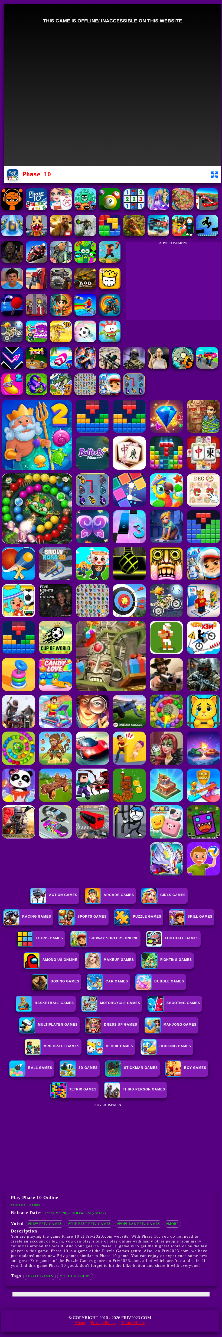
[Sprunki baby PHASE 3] (12, 208)
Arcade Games (119, 895)
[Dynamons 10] (61, 340)
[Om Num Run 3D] (109, 340)
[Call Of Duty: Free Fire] (134, 367)
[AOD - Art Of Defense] (85, 287)
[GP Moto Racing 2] (36, 261)
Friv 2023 (18, 1205)
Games (35, 1205)
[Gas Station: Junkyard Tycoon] (36, 287)
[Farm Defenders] (134, 235)
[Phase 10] (36, 208)
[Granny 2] (12, 261)
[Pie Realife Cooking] (183, 208)
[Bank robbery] (61, 261)
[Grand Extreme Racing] (207, 208)
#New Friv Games (45, 1224)
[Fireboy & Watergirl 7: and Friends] (109, 287)
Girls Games (173, 895)
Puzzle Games (147, 916)
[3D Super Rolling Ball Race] (85, 340)
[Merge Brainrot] (61, 393)
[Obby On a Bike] (85, 314)
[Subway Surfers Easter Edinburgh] (109, 393)
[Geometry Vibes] (12, 367)
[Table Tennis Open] (12, 314)
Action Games (63, 895)
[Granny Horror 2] (158, 367)
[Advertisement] (173, 282)
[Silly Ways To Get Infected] (85, 208)
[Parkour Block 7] (109, 261)
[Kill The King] (36, 314)
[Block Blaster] (109, 235)
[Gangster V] (61, 235)
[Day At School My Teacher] (61, 208)
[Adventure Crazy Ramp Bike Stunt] (109, 314)
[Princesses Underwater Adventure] (158, 208)
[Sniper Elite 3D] (109, 367)
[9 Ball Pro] (109, 208)
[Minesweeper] (134, 208)
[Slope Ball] (12, 235)
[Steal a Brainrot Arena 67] (183, 235)
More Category (75, 1276)
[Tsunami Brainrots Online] (36, 340)
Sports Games (92, 916)
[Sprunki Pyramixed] (85, 261)
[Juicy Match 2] (12, 393)
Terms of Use (133, 1322)
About (79, 1322)
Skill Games (200, 916)
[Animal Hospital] (36, 235)
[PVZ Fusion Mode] (36, 393)
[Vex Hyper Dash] (207, 235)
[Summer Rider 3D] (61, 367)
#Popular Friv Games (138, 1224)
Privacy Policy (103, 1322)
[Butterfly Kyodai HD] (85, 393)
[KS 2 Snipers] (85, 235)
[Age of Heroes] (61, 314)
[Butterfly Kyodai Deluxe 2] (134, 393)
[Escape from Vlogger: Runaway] (12, 287)
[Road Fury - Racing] (158, 235)
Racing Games (36, 916)
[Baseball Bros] (36, 367)
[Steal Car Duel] (207, 367)
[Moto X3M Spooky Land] (12, 340)
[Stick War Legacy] (85, 367)
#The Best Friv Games (89, 1224)
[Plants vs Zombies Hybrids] (61, 287)
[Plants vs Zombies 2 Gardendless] (183, 367)
